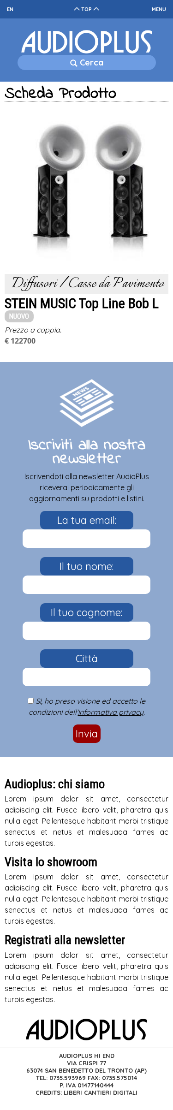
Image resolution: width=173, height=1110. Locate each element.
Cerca (90, 62)
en (10, 9)
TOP (86, 9)
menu (159, 9)
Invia (87, 733)
